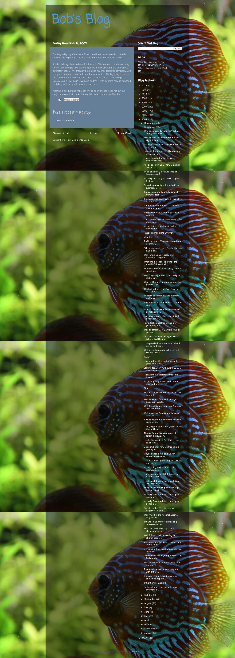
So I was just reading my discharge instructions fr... (161, 489)
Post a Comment (65, 120)
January (148, 633)
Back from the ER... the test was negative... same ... (160, 509)
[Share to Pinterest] (77, 99)
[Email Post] (59, 99)
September (150, 599)
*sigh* (146, 357)
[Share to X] (71, 99)
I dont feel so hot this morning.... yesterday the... (160, 324)
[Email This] (65, 99)
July (146, 607)
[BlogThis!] (68, 99)
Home (93, 133)
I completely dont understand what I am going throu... (162, 344)
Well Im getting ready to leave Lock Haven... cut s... (161, 351)
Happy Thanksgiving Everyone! (159, 233)
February (149, 628)
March (147, 624)
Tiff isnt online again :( (155, 583)
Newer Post (61, 133)
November (150, 127)
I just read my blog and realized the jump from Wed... (161, 362)
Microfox (148, 237)
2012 (145, 85)
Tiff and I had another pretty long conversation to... (160, 523)
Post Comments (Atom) (78, 140)
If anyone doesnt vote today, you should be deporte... (160, 577)
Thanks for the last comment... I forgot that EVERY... (160, 434)
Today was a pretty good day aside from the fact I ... (161, 193)
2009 (145, 98)
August (148, 603)
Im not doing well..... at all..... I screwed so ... (159, 468)
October (148, 595)
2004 (145, 119)
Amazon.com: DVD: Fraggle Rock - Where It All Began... (161, 337)
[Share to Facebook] (74, 99)
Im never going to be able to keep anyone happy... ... (161, 382)
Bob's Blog (81, 19)
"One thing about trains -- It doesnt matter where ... (161, 206)
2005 (145, 115)
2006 (145, 111)
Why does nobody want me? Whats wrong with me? (162, 132)
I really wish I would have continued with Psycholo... (162, 482)
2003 (145, 638)
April (146, 620)
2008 (145, 102)
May (146, 616)
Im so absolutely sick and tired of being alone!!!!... (160, 173)
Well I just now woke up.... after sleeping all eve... (159, 529)
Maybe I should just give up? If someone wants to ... (159, 455)
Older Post (124, 133)
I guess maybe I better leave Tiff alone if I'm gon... (160, 159)
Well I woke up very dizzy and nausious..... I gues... (159, 256)
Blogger (135, 651)
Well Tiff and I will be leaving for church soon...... (160, 536)
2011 (144, 90)
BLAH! (147, 388)
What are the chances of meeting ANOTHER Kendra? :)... (160, 263)
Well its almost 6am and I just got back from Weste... (160, 400)
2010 (145, 94)
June (147, 612)
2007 (145, 107)
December (150, 123)
